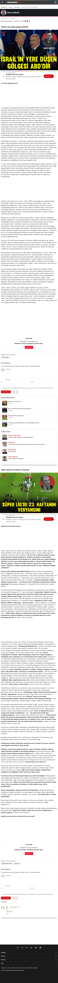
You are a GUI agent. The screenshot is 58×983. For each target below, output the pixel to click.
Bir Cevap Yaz (6, 363)
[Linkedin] (31, 947)
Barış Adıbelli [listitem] (5, 357)
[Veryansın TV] (12, 2)
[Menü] (2, 2)
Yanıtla (7, 913)
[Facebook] (17, 947)
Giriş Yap (15, 391)
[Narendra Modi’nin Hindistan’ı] (29, 417)
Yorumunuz (8, 369)
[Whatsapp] (40, 947)
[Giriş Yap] (55, 2)
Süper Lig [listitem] (16, 863)
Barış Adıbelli (13, 13)
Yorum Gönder (5, 391)
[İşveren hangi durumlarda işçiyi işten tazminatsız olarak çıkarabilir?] (29, 444)
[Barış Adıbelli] (3, 12)
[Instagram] (26, 947)
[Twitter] (22, 947)
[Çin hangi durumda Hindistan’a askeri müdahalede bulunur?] (29, 424)
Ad (2, 382)
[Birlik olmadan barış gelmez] (29, 458)
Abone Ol (29, 347)
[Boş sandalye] (29, 451)
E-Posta (32, 382)
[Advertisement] (29, 96)
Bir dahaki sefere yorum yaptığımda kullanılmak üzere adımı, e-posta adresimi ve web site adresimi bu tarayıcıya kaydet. (28, 388)
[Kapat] (55, 73)
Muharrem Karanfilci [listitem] (7, 863)
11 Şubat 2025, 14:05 (14, 907)
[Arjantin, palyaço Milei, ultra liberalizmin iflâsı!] (29, 437)
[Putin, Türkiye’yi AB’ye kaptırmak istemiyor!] (29, 410)
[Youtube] (35, 947)
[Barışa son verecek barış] (29, 403)
